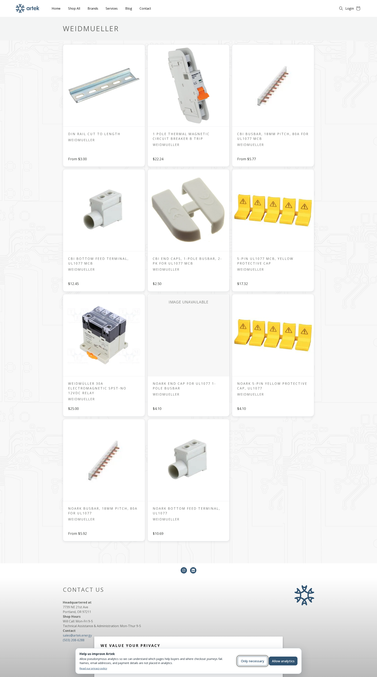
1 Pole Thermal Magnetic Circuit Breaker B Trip (181, 136)
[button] (341, 8)
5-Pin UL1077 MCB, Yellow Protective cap (265, 261)
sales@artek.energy (77, 635)
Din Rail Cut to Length (94, 134)
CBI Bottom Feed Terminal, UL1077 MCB (98, 261)
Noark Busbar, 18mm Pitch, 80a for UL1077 (102, 510)
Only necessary (252, 661)
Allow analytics (283, 661)
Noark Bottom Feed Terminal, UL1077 (186, 510)
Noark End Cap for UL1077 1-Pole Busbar (184, 385)
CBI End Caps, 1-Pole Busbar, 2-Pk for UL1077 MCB (187, 261)
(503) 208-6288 (73, 640)
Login (349, 8)
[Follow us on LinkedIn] (193, 570)
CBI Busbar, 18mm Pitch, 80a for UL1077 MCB (273, 136)
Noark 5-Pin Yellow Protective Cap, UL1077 (272, 385)
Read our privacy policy (93, 668)
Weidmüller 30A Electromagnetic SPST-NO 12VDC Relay (97, 388)
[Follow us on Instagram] (184, 570)
